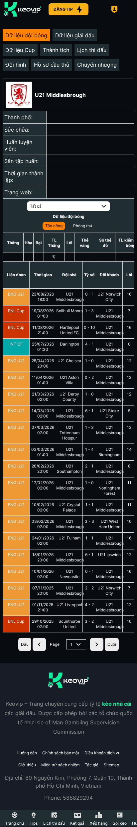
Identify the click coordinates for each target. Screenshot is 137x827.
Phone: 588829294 (68, 797)
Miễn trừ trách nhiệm (60, 764)
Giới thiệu (27, 764)
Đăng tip (63, 9)
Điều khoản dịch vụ (102, 752)
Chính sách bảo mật (60, 752)
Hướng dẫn (27, 752)
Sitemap (111, 764)
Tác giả (91, 764)
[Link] (23, 9)
